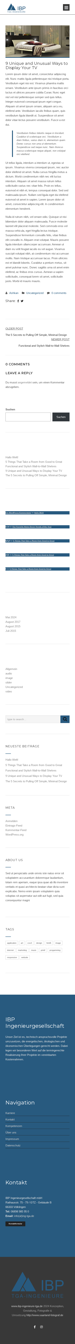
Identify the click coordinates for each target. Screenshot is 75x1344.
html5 (48, 943)
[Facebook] (18, 301)
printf (43, 950)
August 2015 (12, 626)
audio (8, 673)
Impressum (12, 1138)
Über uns (10, 1132)
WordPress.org (14, 834)
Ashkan (13, 292)
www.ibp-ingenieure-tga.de (27, 1306)
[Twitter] (22, 301)
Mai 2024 (10, 617)
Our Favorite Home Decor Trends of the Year (32, 527)
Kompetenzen (13, 1125)
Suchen (10, 409)
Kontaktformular (15, 1224)
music (33, 950)
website (24, 957)
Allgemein (11, 668)
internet (10, 950)
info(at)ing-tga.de (24, 1215)
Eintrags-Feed (13, 825)
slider (8, 682)
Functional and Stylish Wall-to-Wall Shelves (30, 466)
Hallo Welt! (11, 457)
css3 (29, 943)
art (22, 943)
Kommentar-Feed (15, 830)
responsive (12, 957)
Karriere (10, 1113)
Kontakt (10, 1119)
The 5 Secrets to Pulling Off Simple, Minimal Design (36, 475)
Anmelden (11, 821)
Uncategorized (35, 292)
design (39, 943)
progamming (55, 950)
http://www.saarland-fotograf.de (44, 1315)
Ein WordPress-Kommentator (18, 513)
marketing (22, 950)
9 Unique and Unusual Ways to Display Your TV (33, 470)
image (9, 677)
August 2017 (12, 621)
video (8, 691)
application (11, 943)
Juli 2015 (10, 630)
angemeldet (25, 382)
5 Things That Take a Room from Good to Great (33, 461)
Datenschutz (13, 1145)
